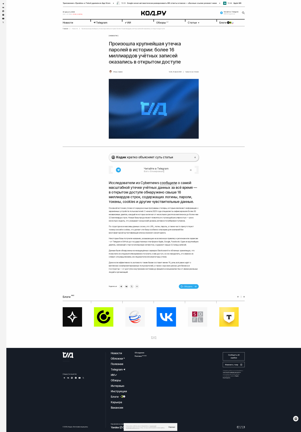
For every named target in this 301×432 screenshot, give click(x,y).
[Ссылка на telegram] (3, 3)
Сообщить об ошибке (234, 356)
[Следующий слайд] (244, 297)
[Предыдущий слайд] (238, 297)
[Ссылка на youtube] (3, 18)
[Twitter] (132, 286)
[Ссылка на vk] (3, 7)
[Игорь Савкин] (110, 72)
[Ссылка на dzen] (3, 15)
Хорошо (171, 427)
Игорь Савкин (118, 72)
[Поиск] (243, 13)
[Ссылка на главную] (68, 355)
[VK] (126, 286)
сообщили (168, 183)
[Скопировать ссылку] (137, 286)
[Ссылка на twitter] (3, 22)
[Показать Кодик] (295, 418)
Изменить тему (231, 365)
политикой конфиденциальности (232, 372)
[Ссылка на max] (3, 11)
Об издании (139, 353)
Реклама (139, 356)
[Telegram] (121, 286)
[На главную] (153, 13)
